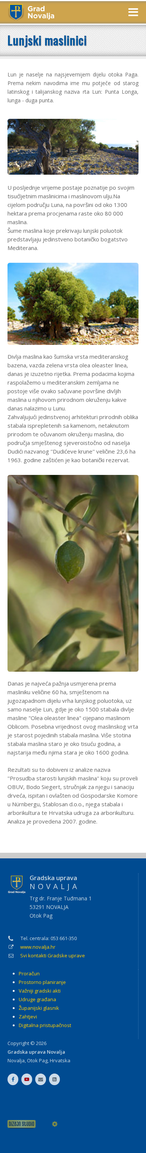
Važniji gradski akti (40, 990)
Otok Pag (37, 1060)
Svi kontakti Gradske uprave (52, 955)
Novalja (16, 1060)
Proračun (29, 973)
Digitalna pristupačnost (45, 1025)
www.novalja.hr (37, 946)
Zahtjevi (28, 1016)
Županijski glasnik (39, 1008)
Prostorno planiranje (42, 982)
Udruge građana (37, 999)
